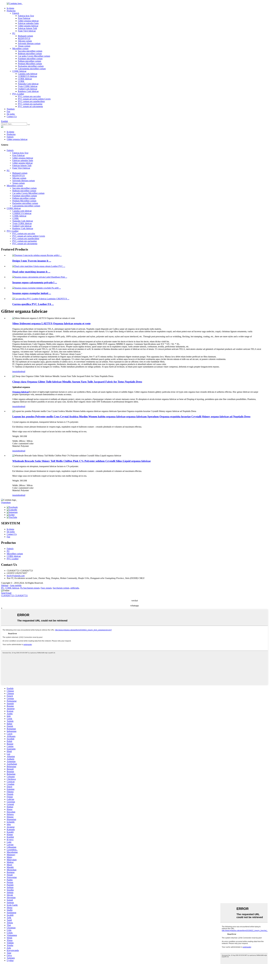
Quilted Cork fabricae (27, 89)
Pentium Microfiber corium (30, 63)
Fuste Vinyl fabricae (27, 31)
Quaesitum (6, 502)
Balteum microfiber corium (30, 53)
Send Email (6, 593)
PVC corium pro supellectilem (31, 101)
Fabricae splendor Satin (28, 23)
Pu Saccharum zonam (30, 588)
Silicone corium (25, 41)
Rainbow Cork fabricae (28, 91)
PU (13, 33)
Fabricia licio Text (26, 16)
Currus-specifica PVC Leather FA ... (33, 304)
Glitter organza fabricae (28, 21)
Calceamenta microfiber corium (32, 68)
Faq (8, 111)
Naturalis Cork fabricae (28, 84)
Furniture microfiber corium (30, 58)
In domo (10, 8)
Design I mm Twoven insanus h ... (31, 260)
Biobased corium (25, 36)
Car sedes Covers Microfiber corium (34, 56)
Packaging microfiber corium (31, 66)
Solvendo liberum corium (29, 43)
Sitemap (4, 585)
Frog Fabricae (24, 18)
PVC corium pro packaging (30, 104)
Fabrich (15, 13)
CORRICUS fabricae (27, 76)
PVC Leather (18, 94)
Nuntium (11, 109)
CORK (21, 81)
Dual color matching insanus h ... (31, 271)
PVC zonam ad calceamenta (30, 106)
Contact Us (12, 116)
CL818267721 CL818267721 (14, 595)
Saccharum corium (61, 588)
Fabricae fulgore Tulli (27, 28)
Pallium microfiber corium (29, 61)
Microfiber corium (20, 48)
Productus (11, 11)
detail (22, 371)
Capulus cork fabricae (27, 73)
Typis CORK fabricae (27, 86)
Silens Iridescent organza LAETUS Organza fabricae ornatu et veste (51, 323)
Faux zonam (46, 588)
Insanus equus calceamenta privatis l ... (34, 282)
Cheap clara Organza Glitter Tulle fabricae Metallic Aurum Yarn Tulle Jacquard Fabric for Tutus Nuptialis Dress (77, 381)
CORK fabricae (19, 71)
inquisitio (16, 371)
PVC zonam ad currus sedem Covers (34, 99)
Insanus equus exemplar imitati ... (31, 293)
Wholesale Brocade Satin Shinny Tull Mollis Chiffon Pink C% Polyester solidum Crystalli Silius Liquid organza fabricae (81, 461)
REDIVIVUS (24, 38)
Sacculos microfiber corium (30, 51)
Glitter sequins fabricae (28, 26)
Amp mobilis (15, 585)
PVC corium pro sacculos (29, 96)
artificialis (74, 588)
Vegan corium (24, 46)
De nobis (11, 114)
